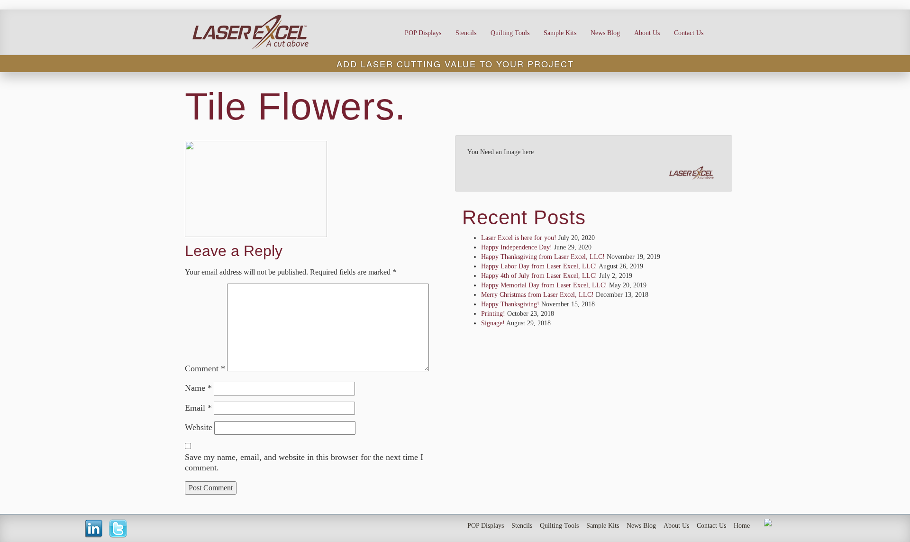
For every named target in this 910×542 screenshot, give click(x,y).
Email (198, 408)
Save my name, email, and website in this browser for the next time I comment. (304, 462)
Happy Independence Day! (516, 247)
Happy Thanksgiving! (510, 304)
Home (742, 525)
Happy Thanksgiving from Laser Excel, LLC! (543, 256)
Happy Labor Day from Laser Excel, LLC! (539, 266)
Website (198, 427)
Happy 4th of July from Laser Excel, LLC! (539, 275)
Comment (205, 368)
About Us (647, 33)
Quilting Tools (510, 33)
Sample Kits (560, 33)
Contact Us (688, 33)
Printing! (493, 313)
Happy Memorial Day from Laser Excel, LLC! (544, 285)
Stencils (465, 33)
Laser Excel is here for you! (518, 237)
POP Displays (423, 33)
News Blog (605, 33)
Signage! (493, 323)
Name (198, 388)
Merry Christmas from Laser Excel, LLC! (537, 294)
